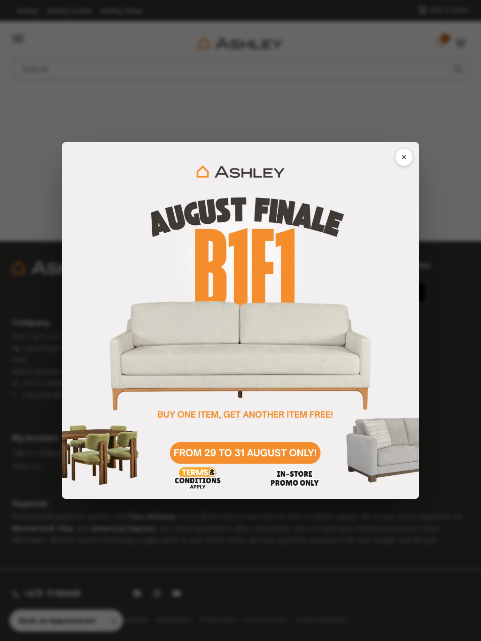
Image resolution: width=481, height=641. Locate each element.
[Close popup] (404, 157)
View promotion (240, 320)
